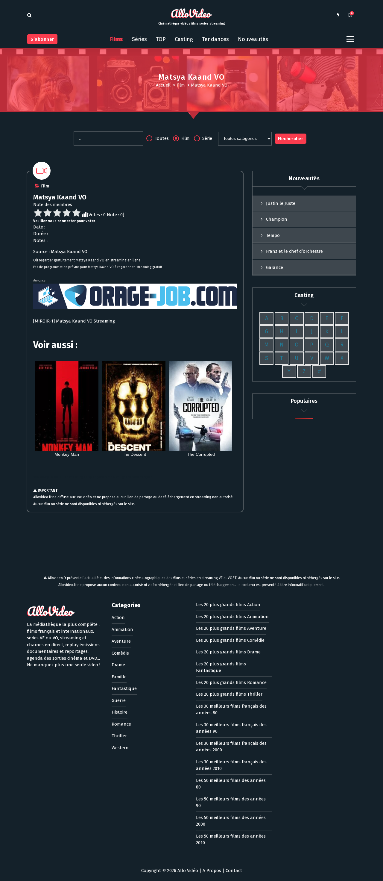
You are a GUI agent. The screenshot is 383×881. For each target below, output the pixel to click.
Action (118, 617)
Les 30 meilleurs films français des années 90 (231, 728)
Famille (119, 676)
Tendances (215, 39)
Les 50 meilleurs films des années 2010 (231, 839)
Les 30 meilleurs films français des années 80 (231, 709)
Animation (122, 629)
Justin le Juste (280, 203)
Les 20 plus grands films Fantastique (221, 667)
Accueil (163, 85)
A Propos (212, 870)
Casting (184, 39)
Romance (121, 724)
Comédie (120, 653)
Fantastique (124, 688)
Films (116, 39)
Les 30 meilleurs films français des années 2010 (231, 765)
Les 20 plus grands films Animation (232, 616)
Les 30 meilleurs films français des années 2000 (231, 747)
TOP (161, 39)
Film (181, 85)
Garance (274, 267)
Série (206, 138)
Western (120, 747)
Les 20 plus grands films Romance (231, 682)
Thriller (119, 735)
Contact (234, 870)
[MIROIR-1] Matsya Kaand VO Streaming (74, 321)
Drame (118, 664)
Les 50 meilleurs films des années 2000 (231, 821)
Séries (139, 39)
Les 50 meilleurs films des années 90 (231, 802)
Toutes (161, 138)
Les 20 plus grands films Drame (228, 652)
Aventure (121, 641)
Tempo (273, 235)
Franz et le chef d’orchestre (294, 251)
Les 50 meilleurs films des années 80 (231, 784)
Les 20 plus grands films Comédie (230, 640)
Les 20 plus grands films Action (228, 604)
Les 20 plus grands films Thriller (229, 694)
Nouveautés (253, 39)
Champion (276, 219)
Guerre (119, 700)
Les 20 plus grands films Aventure (231, 628)
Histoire (119, 712)
